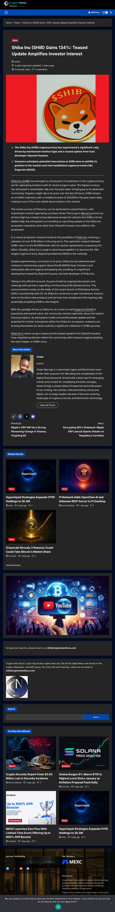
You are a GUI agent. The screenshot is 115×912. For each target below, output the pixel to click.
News (15, 40)
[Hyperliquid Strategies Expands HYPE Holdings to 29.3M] (31, 476)
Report (12, 766)
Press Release (15, 820)
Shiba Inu (82, 237)
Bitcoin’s (86, 213)
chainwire (12, 841)
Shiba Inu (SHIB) (20, 181)
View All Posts (47, 405)
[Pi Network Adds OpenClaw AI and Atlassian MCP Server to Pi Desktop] (84, 476)
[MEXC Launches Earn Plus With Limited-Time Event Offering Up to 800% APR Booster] (31, 808)
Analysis (66, 766)
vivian (17, 61)
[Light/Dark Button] (105, 12)
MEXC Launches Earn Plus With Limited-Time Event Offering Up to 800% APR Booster (28, 833)
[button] (6, 12)
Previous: (29, 429)
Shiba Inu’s (17, 333)
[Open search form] (111, 12)
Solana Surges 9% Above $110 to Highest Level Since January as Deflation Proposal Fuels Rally (80, 778)
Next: (83, 429)
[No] (111, 903)
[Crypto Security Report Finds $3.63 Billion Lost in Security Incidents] (31, 753)
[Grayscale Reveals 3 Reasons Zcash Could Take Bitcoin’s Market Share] (31, 526)
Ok (58, 907)
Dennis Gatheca (68, 505)
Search (11, 709)
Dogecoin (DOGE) (84, 309)
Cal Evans (12, 556)
